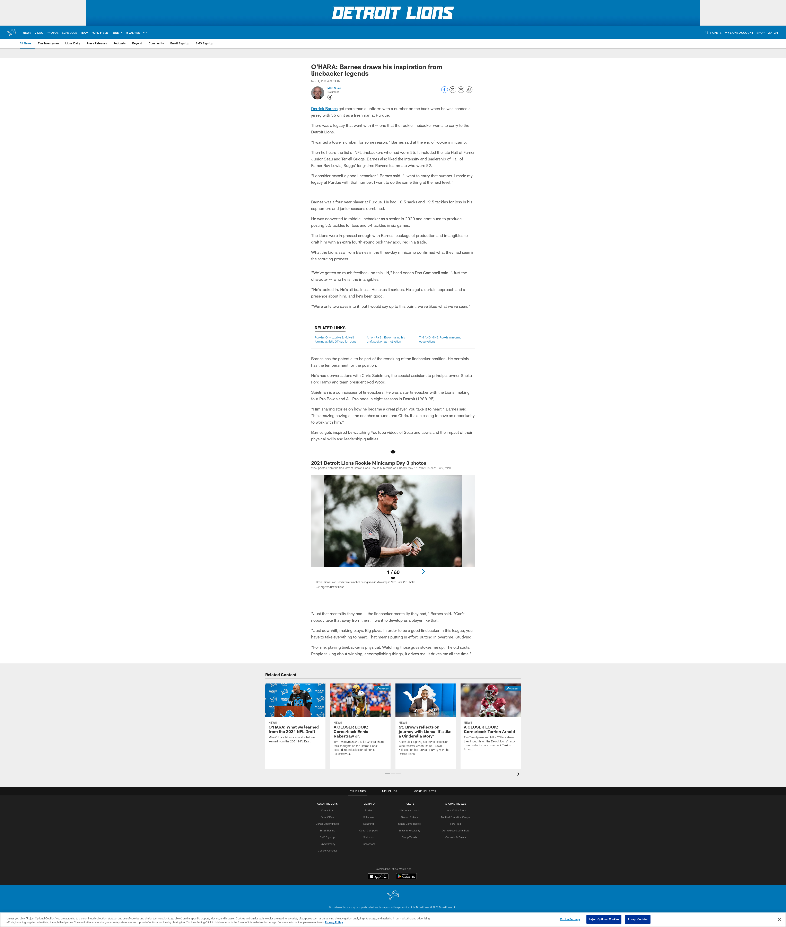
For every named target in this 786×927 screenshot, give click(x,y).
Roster (368, 810)
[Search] (706, 32)
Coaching (368, 823)
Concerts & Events (455, 837)
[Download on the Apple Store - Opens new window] (378, 876)
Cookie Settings (570, 919)
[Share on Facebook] (444, 92)
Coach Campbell (368, 830)
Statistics (368, 837)
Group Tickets (409, 837)
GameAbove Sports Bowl (456, 830)
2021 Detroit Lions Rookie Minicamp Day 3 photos (368, 463)
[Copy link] (469, 89)
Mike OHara (334, 88)
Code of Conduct (327, 850)
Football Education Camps (455, 817)
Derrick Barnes (324, 108)
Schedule (368, 817)
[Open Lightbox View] (393, 534)
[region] (393, 919)
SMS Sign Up (327, 837)
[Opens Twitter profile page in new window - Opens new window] (330, 97)
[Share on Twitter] (452, 92)
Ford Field (455, 823)
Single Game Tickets (409, 823)
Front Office (327, 817)
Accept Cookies (638, 919)
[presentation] (519, 774)
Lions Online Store (456, 810)
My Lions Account (409, 810)
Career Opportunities (327, 823)
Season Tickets (409, 817)
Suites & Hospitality (409, 830)
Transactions (368, 843)
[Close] (779, 919)
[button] (387, 773)
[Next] (423, 571)
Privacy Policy (327, 843)
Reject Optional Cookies (604, 919)
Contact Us (327, 810)
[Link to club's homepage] (11, 32)
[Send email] (461, 92)
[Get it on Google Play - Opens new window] (406, 878)
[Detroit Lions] (393, 895)
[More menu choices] (145, 32)
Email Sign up (327, 830)
